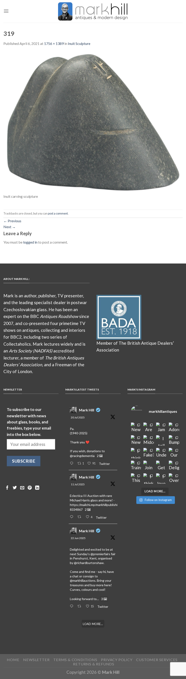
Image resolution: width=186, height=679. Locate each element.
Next (9, 227)
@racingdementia (82, 456)
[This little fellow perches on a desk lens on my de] (136, 478)
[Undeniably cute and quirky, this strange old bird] (161, 453)
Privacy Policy (116, 659)
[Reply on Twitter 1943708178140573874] (72, 517)
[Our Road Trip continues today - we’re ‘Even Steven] (174, 453)
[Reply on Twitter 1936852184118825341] (72, 606)
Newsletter (36, 659)
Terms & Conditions (75, 659)
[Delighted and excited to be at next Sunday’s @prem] (174, 466)
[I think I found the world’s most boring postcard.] (148, 478)
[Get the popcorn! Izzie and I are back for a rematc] (161, 466)
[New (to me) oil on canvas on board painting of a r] (136, 440)
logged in (30, 242)
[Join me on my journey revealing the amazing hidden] (148, 466)
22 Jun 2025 (78, 538)
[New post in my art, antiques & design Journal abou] (136, 428)
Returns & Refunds (93, 664)
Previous (12, 221)
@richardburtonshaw (89, 563)
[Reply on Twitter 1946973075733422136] (72, 464)
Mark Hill (86, 410)
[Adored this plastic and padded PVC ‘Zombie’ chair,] (174, 428)
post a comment (58, 213)
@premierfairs (100, 554)
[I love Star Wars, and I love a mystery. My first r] (161, 478)
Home (13, 659)
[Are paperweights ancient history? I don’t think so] (148, 428)
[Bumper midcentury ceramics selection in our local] (174, 440)
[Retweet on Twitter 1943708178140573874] (80, 517)
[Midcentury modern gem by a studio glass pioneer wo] (148, 440)
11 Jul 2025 (78, 484)
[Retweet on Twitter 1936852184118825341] (80, 606)
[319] (93, 122)
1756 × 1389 (54, 43)
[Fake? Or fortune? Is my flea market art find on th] (148, 453)
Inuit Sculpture (79, 43)
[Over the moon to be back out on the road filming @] (174, 478)
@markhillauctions (82, 580)
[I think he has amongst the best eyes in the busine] (136, 453)
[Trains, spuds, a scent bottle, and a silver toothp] (136, 466)
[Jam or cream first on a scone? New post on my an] (161, 428)
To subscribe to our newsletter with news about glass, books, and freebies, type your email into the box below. (29, 422)
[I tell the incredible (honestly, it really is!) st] (161, 440)
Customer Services (157, 659)
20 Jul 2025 (78, 417)
